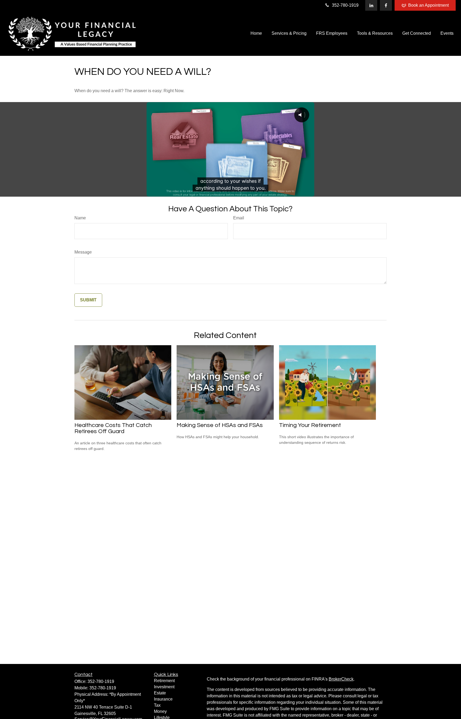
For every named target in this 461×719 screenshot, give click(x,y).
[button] (256, 33)
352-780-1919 (345, 5)
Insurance (163, 699)
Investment (164, 687)
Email (238, 218)
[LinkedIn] (371, 5)
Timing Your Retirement (310, 425)
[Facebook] (386, 5)
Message (83, 252)
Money (160, 711)
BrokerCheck (341, 679)
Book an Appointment (428, 5)
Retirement (164, 680)
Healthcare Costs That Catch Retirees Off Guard (113, 428)
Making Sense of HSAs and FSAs (220, 425)
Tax (157, 705)
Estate (160, 693)
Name (80, 218)
